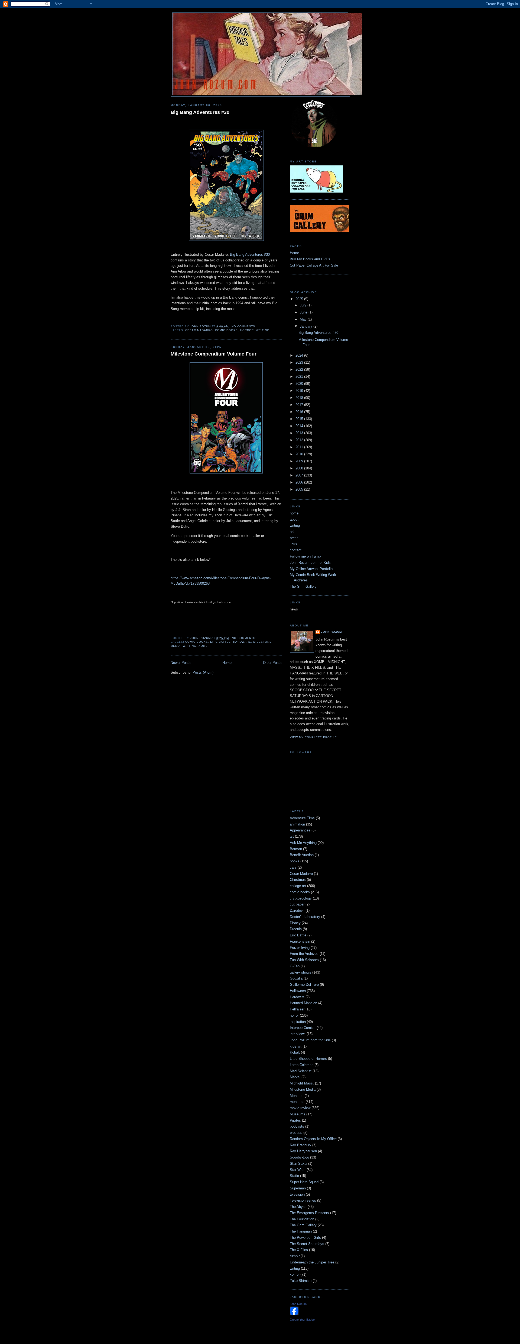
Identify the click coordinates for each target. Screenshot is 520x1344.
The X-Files (299, 1250)
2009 (299, 461)
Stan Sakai (298, 1163)
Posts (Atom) (203, 672)
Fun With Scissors (304, 960)
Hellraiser (297, 1009)
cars (293, 867)
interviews (298, 1034)
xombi (204, 645)
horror (247, 330)
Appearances (300, 830)
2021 (299, 377)
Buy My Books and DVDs (310, 259)
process (296, 1133)
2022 (299, 369)
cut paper (297, 904)
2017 (299, 405)
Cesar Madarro (199, 330)
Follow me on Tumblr (306, 556)
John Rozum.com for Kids (310, 563)
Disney (295, 923)
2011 (299, 447)
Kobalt (295, 1052)
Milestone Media (303, 1089)
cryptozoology (301, 898)
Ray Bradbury (300, 1145)
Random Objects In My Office (313, 1139)
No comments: (244, 326)
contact (295, 550)
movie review (300, 1108)
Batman (296, 849)
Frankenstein (300, 941)
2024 (299, 355)
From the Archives (304, 954)
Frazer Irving (300, 948)
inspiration (298, 1022)
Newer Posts (181, 663)
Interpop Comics (303, 1028)
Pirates (295, 1120)
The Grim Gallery (303, 586)
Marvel (295, 1077)
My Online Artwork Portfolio (311, 569)
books (294, 861)
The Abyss (298, 1207)
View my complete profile (313, 737)
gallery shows (300, 972)
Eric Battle (220, 641)
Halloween (298, 991)
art (292, 532)
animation (297, 824)
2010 (299, 454)
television (297, 1194)
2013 (299, 433)
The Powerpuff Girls (305, 1238)
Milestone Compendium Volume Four (213, 354)
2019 (299, 391)
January (306, 326)
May (304, 319)
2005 (299, 489)
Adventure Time (302, 818)
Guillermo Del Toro (304, 985)
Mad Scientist (300, 1071)
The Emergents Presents (309, 1213)
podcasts (297, 1126)
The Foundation (302, 1219)
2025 (299, 299)
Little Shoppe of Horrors (308, 1059)
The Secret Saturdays (307, 1244)
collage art (298, 886)
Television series (303, 1200)
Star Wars (298, 1170)
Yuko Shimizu (300, 1281)
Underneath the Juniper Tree (312, 1262)
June (304, 312)
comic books (226, 330)
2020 (299, 384)
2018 (299, 398)
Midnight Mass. (302, 1083)
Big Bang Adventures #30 (200, 112)
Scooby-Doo (299, 1157)
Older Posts (272, 663)
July (303, 305)
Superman (298, 1188)
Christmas (298, 880)
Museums (297, 1114)
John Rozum (331, 631)
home (294, 513)
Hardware (242, 641)
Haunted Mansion (303, 1003)
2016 (299, 412)
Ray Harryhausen (303, 1151)
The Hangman (301, 1231)
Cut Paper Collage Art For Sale (314, 265)
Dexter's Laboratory (305, 917)
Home (227, 663)
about (294, 519)
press (294, 538)
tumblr (295, 1256)
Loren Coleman (301, 1065)
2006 (299, 482)
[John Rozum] (294, 1314)
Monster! (297, 1096)
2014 (299, 426)
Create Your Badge (302, 1319)
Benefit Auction (302, 855)
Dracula (296, 929)
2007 (299, 475)
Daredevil (297, 910)
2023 (299, 362)
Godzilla (296, 978)
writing (262, 330)
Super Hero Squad (304, 1182)
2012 (299, 440)
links (293, 544)
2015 (299, 419)
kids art (295, 1046)
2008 (299, 468)
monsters (297, 1102)
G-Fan (295, 966)
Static (294, 1176)
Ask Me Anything (303, 843)
